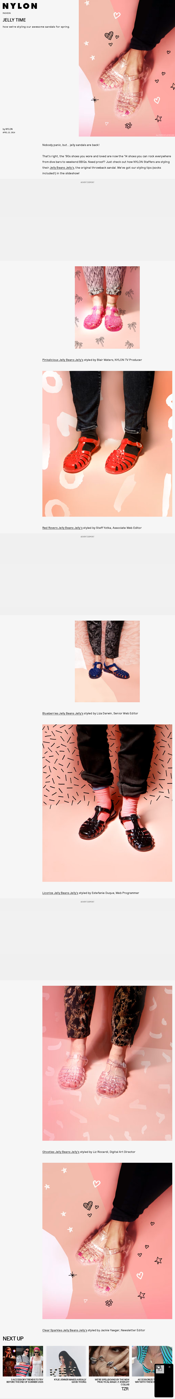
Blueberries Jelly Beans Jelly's (62, 713)
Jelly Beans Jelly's (62, 167)
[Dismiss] (169, 1367)
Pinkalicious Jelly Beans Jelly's (62, 359)
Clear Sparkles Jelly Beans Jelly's (64, 1330)
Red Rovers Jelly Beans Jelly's (62, 527)
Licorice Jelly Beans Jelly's (60, 892)
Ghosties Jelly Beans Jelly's (60, 1151)
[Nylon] (20, 6)
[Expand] (158, 1367)
